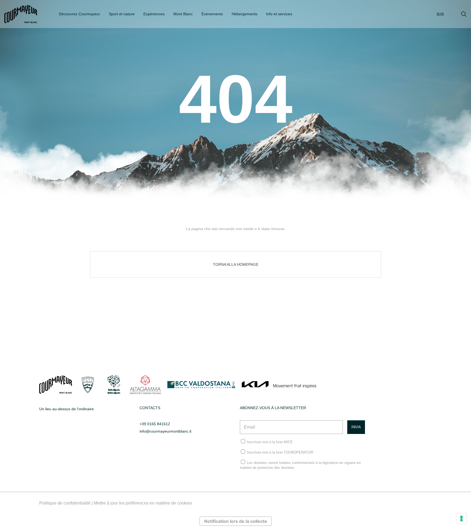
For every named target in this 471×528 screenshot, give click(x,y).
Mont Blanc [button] (183, 14)
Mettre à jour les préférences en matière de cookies (143, 503)
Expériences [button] (154, 14)
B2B (440, 14)
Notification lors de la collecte (235, 521)
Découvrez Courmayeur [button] (79, 14)
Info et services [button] (279, 14)
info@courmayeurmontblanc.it (165, 431)
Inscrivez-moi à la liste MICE (270, 442)
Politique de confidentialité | (66, 503)
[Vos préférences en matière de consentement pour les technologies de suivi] (461, 518)
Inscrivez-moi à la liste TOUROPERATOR (280, 452)
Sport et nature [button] (122, 14)
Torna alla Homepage (235, 264)
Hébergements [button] (244, 14)
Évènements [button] (212, 14)
